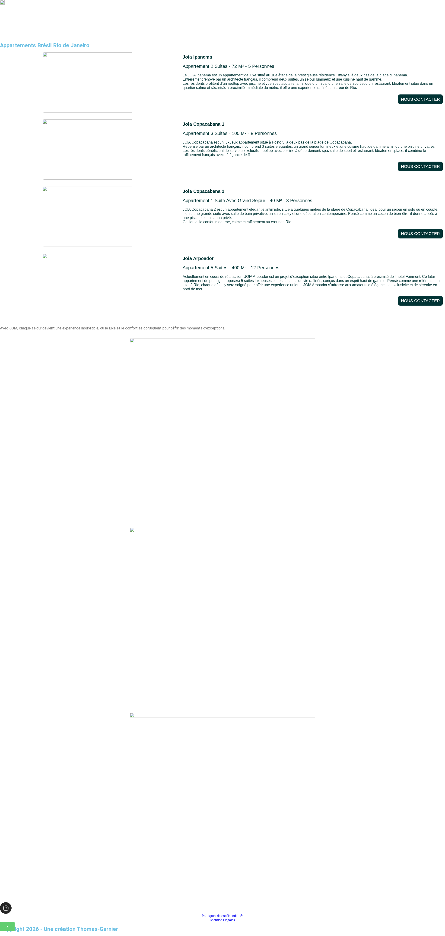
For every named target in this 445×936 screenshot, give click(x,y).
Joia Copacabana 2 (203, 191)
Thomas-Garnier (97, 929)
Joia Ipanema (197, 56)
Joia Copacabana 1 (203, 124)
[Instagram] (6, 908)
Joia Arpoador (198, 258)
